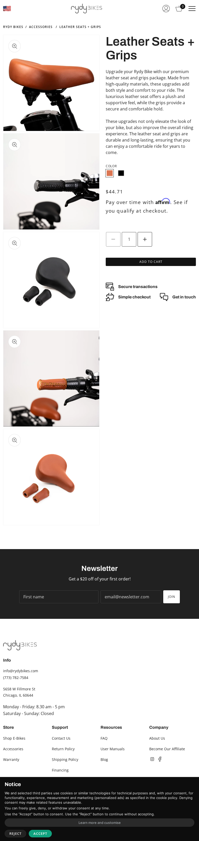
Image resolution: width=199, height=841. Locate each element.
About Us (157, 738)
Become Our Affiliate (167, 748)
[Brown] (109, 173)
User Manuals (113, 748)
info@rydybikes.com (20, 670)
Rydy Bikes (13, 27)
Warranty (11, 759)
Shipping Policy (65, 759)
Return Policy (63, 748)
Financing (60, 770)
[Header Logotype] (86, 8)
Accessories (41, 27)
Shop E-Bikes (14, 738)
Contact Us (61, 738)
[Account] (166, 8)
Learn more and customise (100, 823)
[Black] (121, 173)
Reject (15, 833)
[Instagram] (152, 759)
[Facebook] (160, 759)
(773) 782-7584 (15, 677)
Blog (104, 759)
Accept (40, 833)
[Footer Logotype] (20, 645)
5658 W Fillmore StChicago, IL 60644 (19, 692)
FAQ (104, 738)
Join (171, 596)
